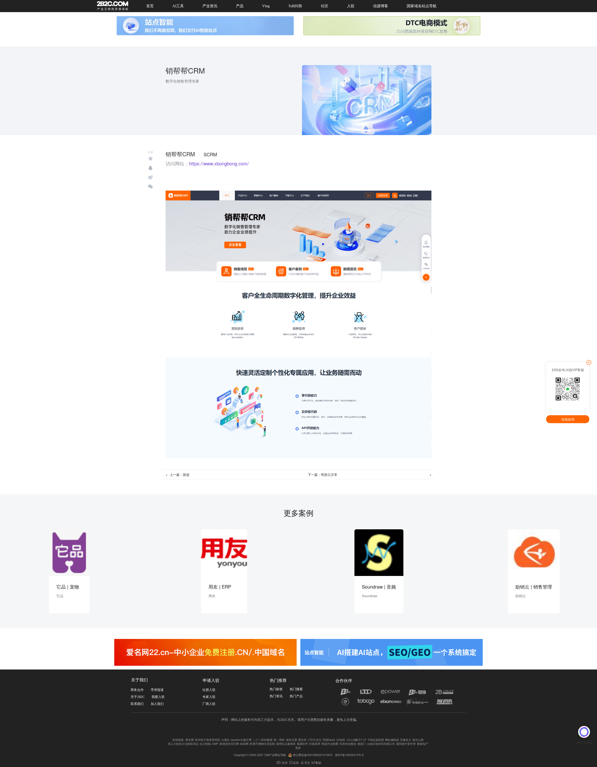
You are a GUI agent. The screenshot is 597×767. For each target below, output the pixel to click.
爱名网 (189, 740)
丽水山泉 (418, 740)
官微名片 (405, 740)
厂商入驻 (208, 704)
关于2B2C (138, 697)
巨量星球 (314, 744)
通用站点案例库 (286, 744)
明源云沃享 (329, 474)
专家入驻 (208, 697)
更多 (298, 748)
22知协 (340, 740)
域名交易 (291, 740)
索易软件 (302, 744)
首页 (150, 6)
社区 (324, 6)
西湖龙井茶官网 (229, 744)
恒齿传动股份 (348, 744)
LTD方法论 (314, 740)
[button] (367, 130)
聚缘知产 (422, 744)
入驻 (350, 6)
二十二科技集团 (262, 740)
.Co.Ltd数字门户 (356, 740)
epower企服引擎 (241, 740)
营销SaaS (329, 740)
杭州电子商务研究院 (207, 740)
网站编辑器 (392, 740)
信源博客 (380, 6)
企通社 (225, 740)
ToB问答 (295, 6)
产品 (239, 6)
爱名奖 (302, 740)
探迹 (186, 474)
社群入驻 (208, 690)
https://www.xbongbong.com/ (219, 163)
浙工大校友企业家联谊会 (183, 744)
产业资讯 (209, 6)
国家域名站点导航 (422, 6)
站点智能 (205, 744)
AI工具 (178, 6)
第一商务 (279, 740)
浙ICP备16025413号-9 (349, 755)
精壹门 (362, 744)
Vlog (266, 6)
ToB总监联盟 (376, 740)
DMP (215, 744)
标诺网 (244, 744)
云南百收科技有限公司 (381, 744)
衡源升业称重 (330, 744)
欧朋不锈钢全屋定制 (262, 744)
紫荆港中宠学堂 (406, 744)
